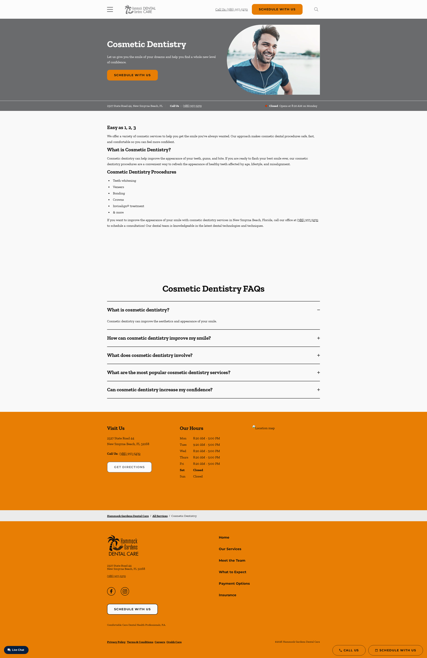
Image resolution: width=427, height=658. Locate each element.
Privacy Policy (116, 642)
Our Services (230, 549)
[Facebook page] (111, 591)
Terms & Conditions (140, 642)
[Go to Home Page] (140, 9)
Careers (160, 642)
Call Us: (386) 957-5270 (231, 9)
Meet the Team (232, 560)
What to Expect (232, 572)
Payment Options (234, 584)
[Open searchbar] (316, 9)
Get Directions (129, 467)
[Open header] (110, 9)
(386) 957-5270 (192, 106)
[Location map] (286, 461)
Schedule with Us (277, 9)
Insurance (227, 595)
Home (224, 537)
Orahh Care (174, 642)
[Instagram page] (125, 591)
